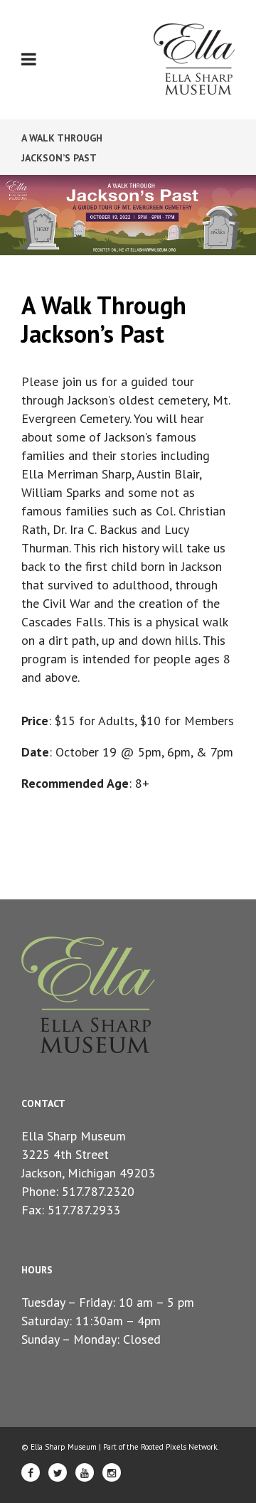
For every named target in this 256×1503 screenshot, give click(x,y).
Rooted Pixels (163, 1447)
